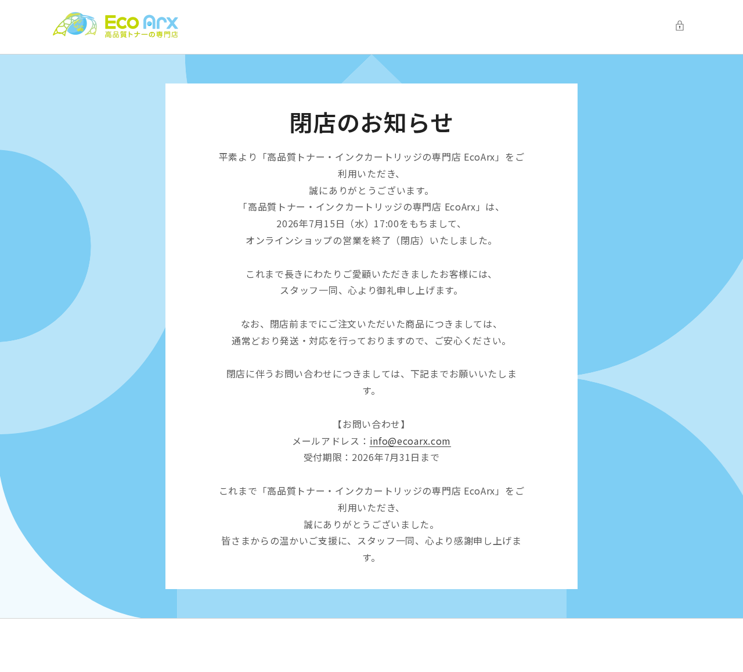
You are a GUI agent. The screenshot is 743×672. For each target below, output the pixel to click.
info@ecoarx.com (411, 441)
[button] (683, 25)
